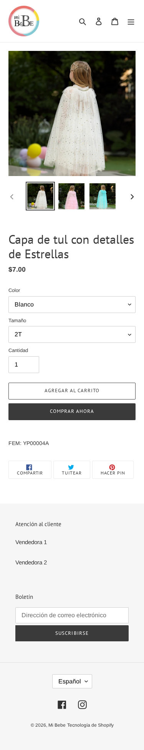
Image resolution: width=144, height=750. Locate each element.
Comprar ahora (72, 411)
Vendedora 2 (31, 562)
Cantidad (18, 350)
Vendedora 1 (31, 542)
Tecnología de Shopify (90, 725)
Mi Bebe (57, 725)
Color (14, 290)
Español (69, 681)
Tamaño (17, 320)
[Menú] (131, 21)
